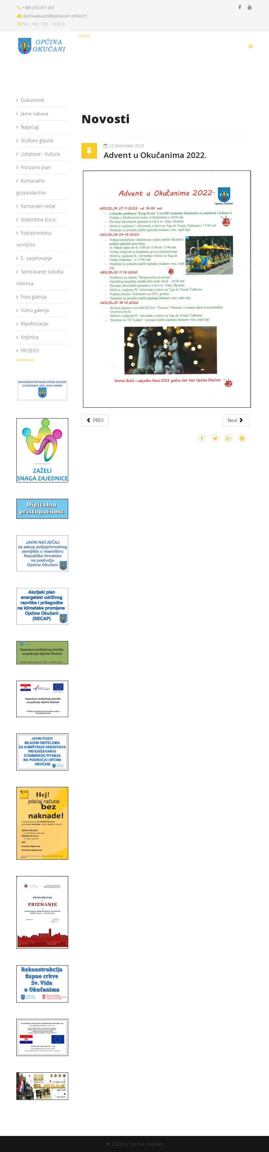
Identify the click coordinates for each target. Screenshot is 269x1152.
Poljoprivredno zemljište (34, 239)
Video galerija (35, 310)
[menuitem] (42, 100)
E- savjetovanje (36, 258)
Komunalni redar (38, 206)
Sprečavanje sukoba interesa (39, 277)
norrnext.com (25, 359)
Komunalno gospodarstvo (31, 187)
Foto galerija (34, 297)
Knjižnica (29, 337)
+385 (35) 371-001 (38, 7)
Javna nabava (34, 113)
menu (84, 35)
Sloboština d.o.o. (38, 219)
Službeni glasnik (37, 140)
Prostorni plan (36, 167)
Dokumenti (32, 100)
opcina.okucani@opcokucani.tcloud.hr (55, 16)
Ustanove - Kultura (40, 154)
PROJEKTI (30, 350)
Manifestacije (34, 324)
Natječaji (30, 127)
